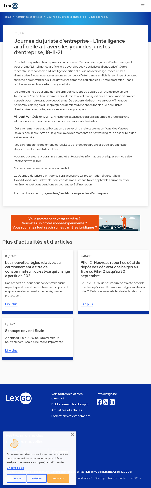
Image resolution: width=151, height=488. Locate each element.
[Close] (73, 434)
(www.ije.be (32, 161)
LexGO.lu (135, 478)
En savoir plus (15, 467)
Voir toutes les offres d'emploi (67, 396)
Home (7, 16)
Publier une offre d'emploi (70, 404)
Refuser (36, 478)
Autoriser (58, 478)
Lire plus (11, 304)
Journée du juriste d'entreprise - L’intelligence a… (78, 16)
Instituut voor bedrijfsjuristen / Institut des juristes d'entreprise (61, 193)
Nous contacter (117, 478)
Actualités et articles (29, 16)
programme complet (53, 156)
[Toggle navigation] (143, 6)
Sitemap (100, 478)
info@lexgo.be (107, 394)
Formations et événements (71, 416)
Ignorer (16, 478)
